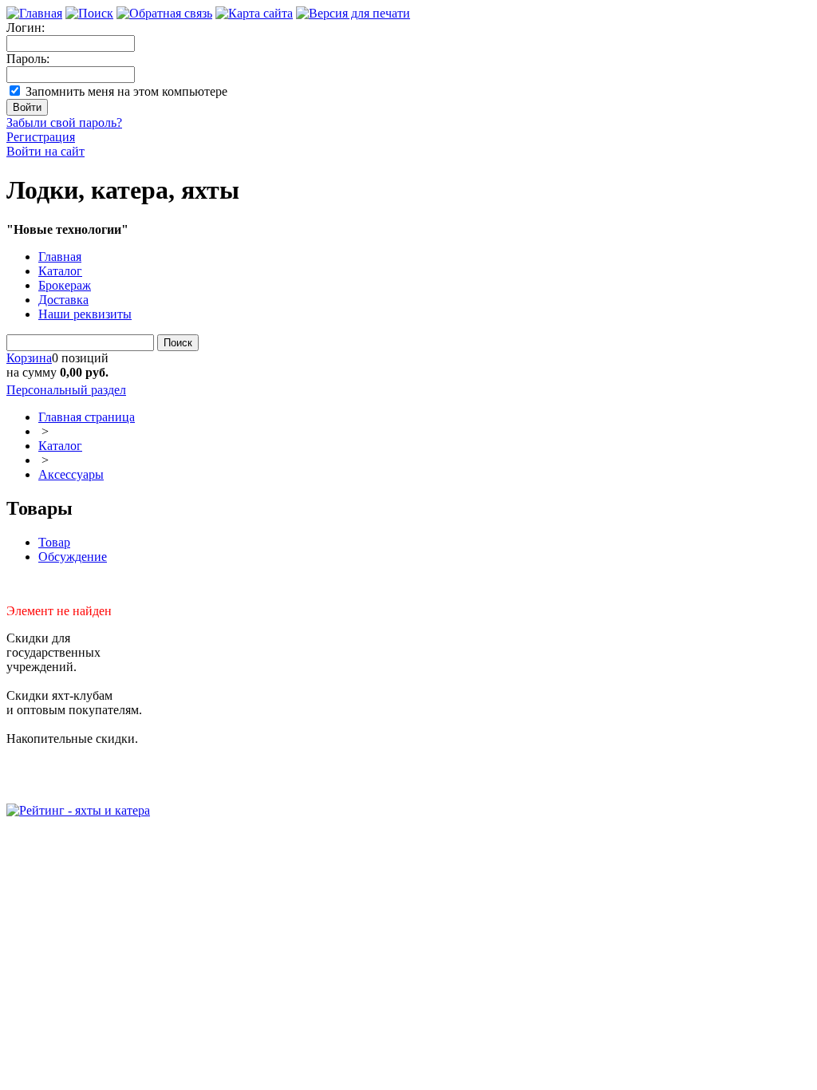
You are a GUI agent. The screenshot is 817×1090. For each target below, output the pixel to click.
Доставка (63, 299)
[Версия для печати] (353, 13)
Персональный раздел (66, 390)
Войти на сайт (45, 151)
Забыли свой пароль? (64, 122)
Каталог (60, 271)
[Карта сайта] (254, 13)
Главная (59, 256)
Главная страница (86, 417)
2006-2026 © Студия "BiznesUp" (93, 839)
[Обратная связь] (164, 13)
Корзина (29, 358)
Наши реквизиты (85, 314)
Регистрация (40, 137)
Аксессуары (71, 474)
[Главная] (34, 13)
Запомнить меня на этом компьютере (126, 91)
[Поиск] (89, 13)
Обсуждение (72, 556)
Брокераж (64, 285)
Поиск (178, 343)
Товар (54, 542)
